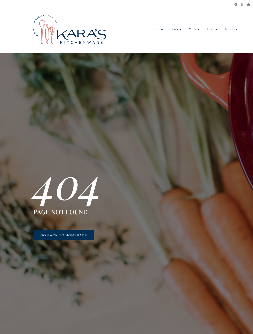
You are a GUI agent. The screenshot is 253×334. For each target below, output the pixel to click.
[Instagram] (242, 4)
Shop (174, 29)
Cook (192, 29)
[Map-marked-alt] (248, 4)
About (229, 29)
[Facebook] (236, 4)
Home (158, 29)
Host (210, 29)
